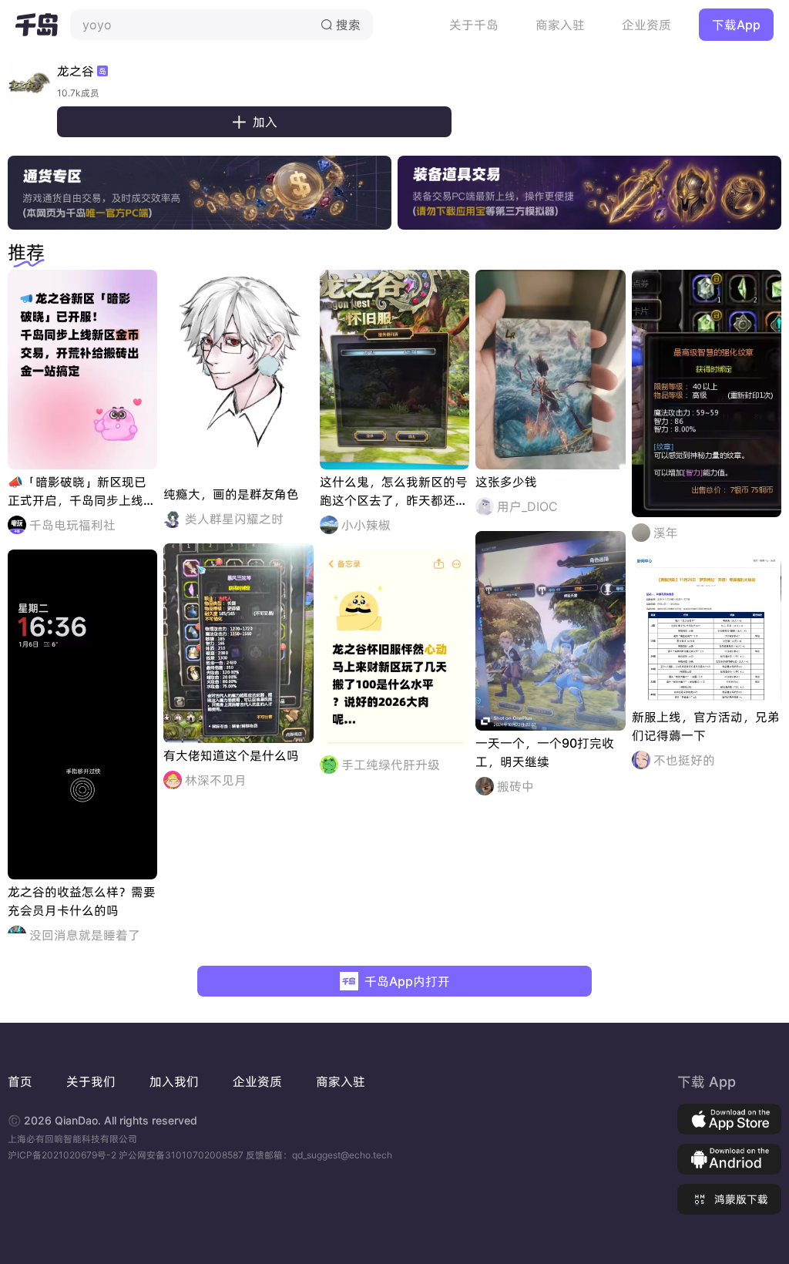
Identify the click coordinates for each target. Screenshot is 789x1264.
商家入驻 (560, 24)
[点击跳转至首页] (36, 24)
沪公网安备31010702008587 (182, 1155)
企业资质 (646, 24)
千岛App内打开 (407, 981)
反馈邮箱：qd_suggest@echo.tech (319, 1155)
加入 (254, 121)
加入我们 (174, 1081)
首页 (20, 1081)
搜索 (341, 24)
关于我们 (91, 1081)
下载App (736, 24)
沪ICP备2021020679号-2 (63, 1155)
